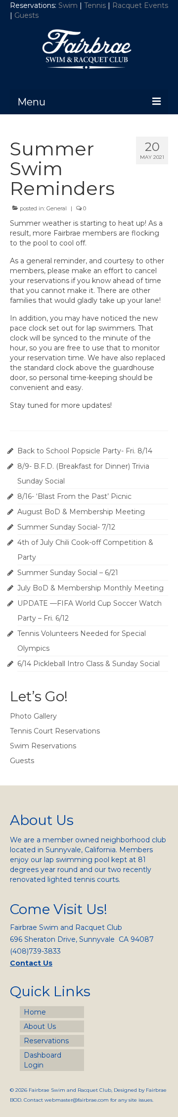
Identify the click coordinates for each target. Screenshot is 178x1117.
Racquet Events (140, 5)
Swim (69, 5)
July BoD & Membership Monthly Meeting (90, 587)
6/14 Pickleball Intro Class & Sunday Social (88, 663)
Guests (27, 15)
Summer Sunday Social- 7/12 (66, 527)
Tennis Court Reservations (55, 731)
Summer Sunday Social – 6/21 (67, 572)
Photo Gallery (33, 716)
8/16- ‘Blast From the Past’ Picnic (74, 496)
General (56, 208)
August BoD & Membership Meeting (81, 511)
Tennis (95, 5)
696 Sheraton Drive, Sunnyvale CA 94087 (82, 939)
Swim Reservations (43, 745)
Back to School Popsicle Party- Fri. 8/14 (84, 450)
